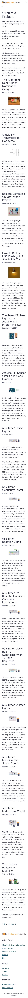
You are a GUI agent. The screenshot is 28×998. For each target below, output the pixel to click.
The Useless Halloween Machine (9, 867)
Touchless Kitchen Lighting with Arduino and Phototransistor (13, 320)
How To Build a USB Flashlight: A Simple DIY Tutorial (13, 256)
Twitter (4, 972)
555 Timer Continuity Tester (12, 488)
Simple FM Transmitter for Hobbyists (11, 137)
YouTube (5, 975)
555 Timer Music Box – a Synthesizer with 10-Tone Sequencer (12, 654)
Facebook (5, 968)
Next (13, 924)
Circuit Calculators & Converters (13, 945)
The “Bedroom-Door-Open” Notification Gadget (11, 84)
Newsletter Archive (9, 951)
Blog (3, 958)
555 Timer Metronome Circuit (13, 810)
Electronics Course (9, 984)
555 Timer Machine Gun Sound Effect (10, 760)
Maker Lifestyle (7, 948)
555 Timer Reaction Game (11, 540)
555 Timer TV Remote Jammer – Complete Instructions (13, 597)
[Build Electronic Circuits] (11, 2)
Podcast (5, 955)
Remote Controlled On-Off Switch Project (13, 197)
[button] (26, 2)
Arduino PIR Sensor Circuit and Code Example (14, 376)
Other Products (7, 988)
